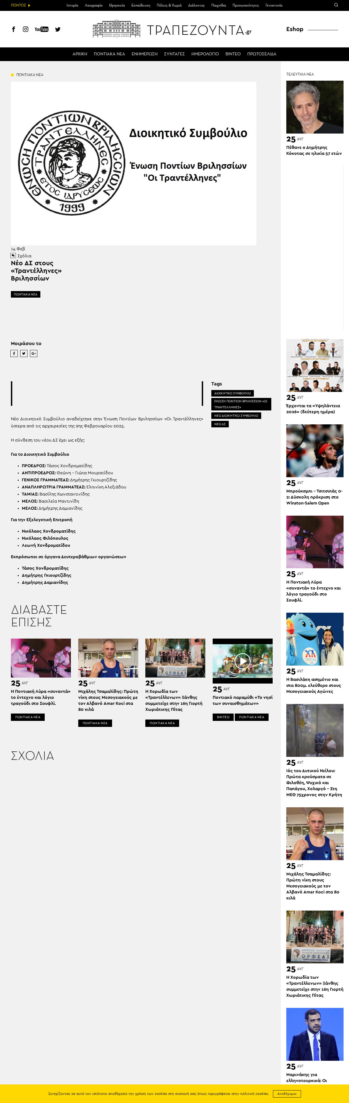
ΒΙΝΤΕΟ (233, 54)
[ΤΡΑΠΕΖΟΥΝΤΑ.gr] (174, 28)
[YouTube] (42, 30)
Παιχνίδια (218, 5)
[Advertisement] (111, 393)
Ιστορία (72, 5)
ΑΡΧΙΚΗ (80, 54)
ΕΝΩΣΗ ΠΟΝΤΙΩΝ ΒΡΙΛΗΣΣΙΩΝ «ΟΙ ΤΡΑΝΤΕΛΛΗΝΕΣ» (240, 404)
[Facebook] (13, 30)
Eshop (294, 29)
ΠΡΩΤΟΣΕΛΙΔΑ (261, 54)
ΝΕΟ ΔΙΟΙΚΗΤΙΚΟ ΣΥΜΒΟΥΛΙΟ (236, 415)
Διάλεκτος (196, 5)
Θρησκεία (117, 5)
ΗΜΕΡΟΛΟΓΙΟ (205, 54)
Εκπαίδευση (140, 5)
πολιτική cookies (254, 1094)
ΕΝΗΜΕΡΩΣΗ (145, 54)
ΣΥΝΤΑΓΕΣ (174, 54)
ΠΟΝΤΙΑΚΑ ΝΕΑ (109, 54)
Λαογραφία (94, 5)
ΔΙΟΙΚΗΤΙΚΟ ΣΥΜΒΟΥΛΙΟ (232, 393)
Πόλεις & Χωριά (169, 5)
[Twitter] (58, 30)
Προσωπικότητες (246, 5)
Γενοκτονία (274, 5)
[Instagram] (25, 30)
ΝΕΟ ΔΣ (220, 424)
